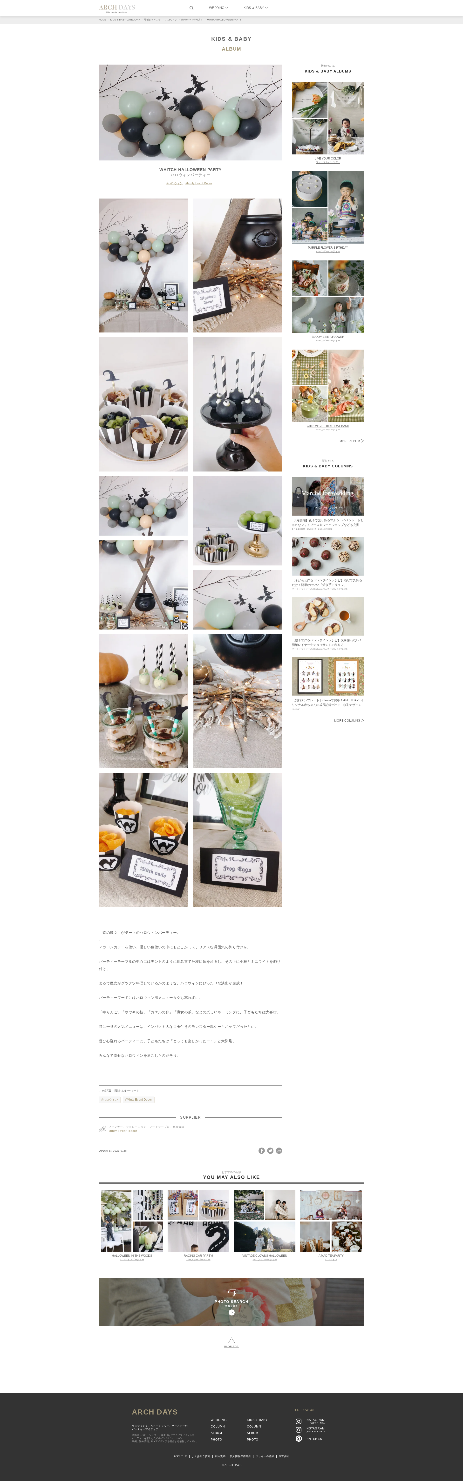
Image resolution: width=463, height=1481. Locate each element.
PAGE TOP (231, 1346)
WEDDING (216, 8)
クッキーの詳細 (265, 1456)
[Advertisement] (231, 1368)
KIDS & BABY (254, 8)
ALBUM (231, 49)
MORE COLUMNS (347, 720)
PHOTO (216, 1439)
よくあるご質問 (201, 1456)
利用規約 (220, 1456)
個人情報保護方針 (240, 1456)
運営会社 (284, 1456)
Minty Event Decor (199, 183)
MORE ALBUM (350, 441)
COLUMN (218, 1426)
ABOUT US (180, 1456)
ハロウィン (175, 183)
